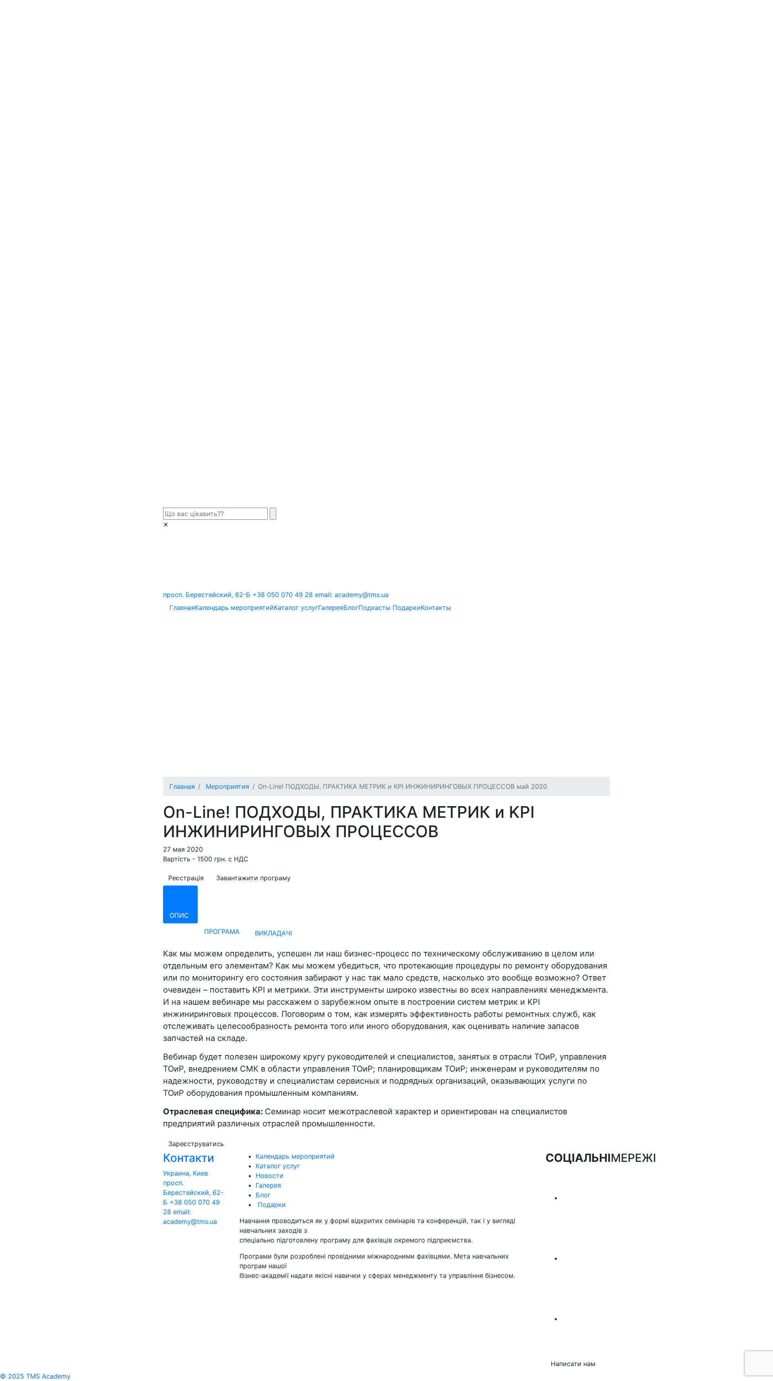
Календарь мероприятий (234, 607)
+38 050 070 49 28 (282, 595)
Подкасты (374, 607)
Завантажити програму (253, 878)
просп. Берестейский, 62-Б (206, 595)
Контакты (436, 607)
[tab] (180, 904)
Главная (182, 607)
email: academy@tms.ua (352, 595)
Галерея (330, 607)
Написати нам (573, 1364)
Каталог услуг (296, 607)
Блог (350, 607)
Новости (269, 1176)
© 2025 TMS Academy (35, 1376)
